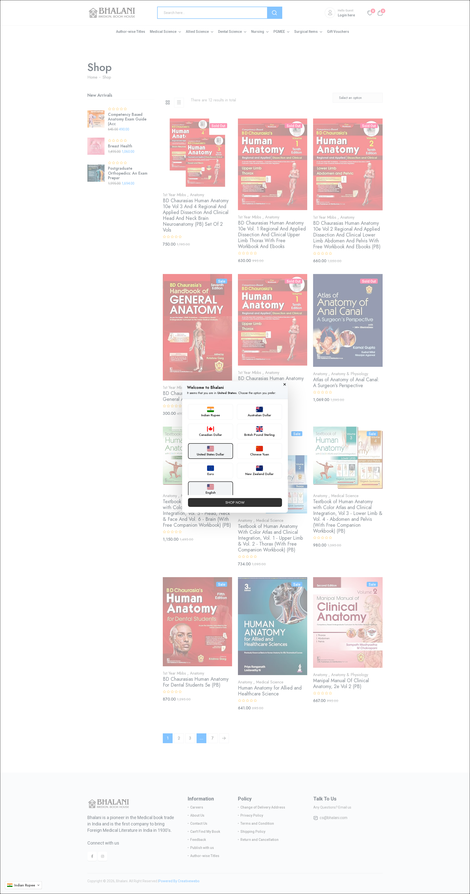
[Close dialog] (284, 384)
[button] (23, 885)
